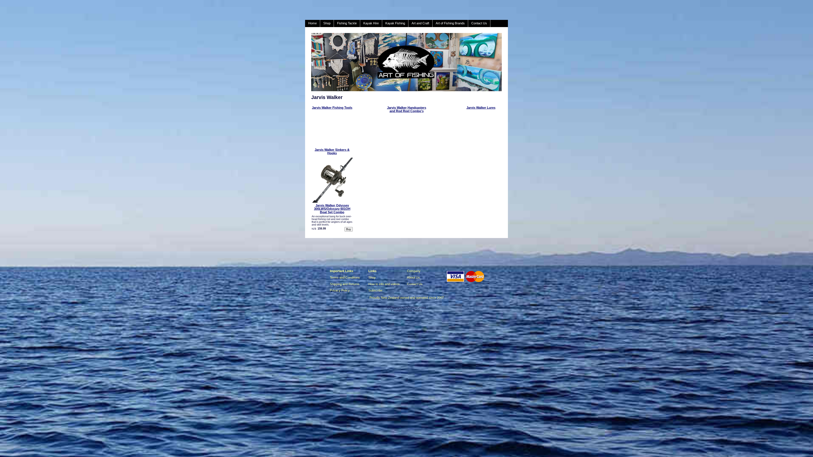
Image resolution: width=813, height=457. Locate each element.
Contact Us (479, 23)
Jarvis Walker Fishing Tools (332, 107)
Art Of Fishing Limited (413, 307)
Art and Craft (420, 23)
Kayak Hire (371, 23)
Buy (348, 229)
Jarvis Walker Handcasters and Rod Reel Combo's (406, 109)
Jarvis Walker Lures (480, 107)
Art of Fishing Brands (450, 23)
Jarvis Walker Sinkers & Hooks (332, 151)
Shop (326, 23)
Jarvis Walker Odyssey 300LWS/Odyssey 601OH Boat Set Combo (332, 209)
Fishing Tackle (347, 23)
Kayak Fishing (395, 23)
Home (312, 23)
